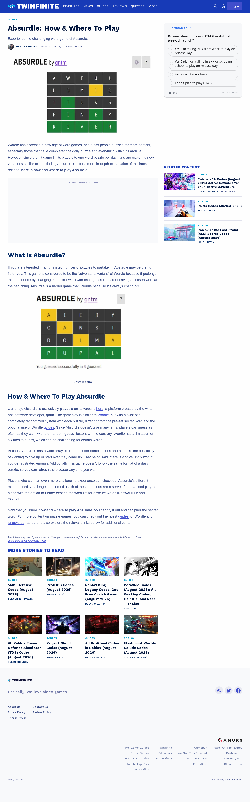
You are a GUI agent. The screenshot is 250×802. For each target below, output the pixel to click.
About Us (14, 706)
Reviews (119, 6)
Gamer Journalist (137, 758)
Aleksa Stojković (135, 657)
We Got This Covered (192, 753)
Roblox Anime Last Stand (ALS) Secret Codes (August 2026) (218, 233)
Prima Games (140, 753)
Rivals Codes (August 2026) (220, 206)
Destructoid (234, 753)
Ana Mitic (130, 608)
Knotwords (16, 523)
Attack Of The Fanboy (227, 747)
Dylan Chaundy (95, 604)
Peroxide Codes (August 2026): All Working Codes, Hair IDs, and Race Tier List (140, 594)
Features (71, 6)
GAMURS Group (233, 779)
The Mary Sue (232, 758)
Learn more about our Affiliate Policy (27, 540)
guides (49, 427)
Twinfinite (165, 747)
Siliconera (165, 753)
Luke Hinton (206, 242)
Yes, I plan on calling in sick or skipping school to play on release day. (203, 63)
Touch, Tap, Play (137, 764)
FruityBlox (200, 764)
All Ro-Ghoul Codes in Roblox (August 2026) (102, 647)
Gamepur (200, 747)
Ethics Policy (16, 712)
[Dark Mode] (223, 6)
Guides (103, 6)
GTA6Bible (142, 769)
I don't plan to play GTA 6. (193, 83)
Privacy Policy (17, 717)
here (99, 409)
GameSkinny (163, 758)
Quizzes (138, 6)
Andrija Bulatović (20, 599)
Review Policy (42, 712)
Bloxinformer (233, 764)
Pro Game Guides (137, 747)
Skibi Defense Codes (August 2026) (20, 589)
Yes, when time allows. (191, 74)
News (88, 6)
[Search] (216, 6)
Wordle (103, 415)
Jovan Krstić (55, 594)
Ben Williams (206, 210)
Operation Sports (195, 758)
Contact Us (40, 706)
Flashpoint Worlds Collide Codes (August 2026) (140, 647)
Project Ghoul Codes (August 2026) (59, 647)
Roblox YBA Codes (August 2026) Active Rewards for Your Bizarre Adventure (219, 183)
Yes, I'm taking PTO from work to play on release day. (205, 51)
